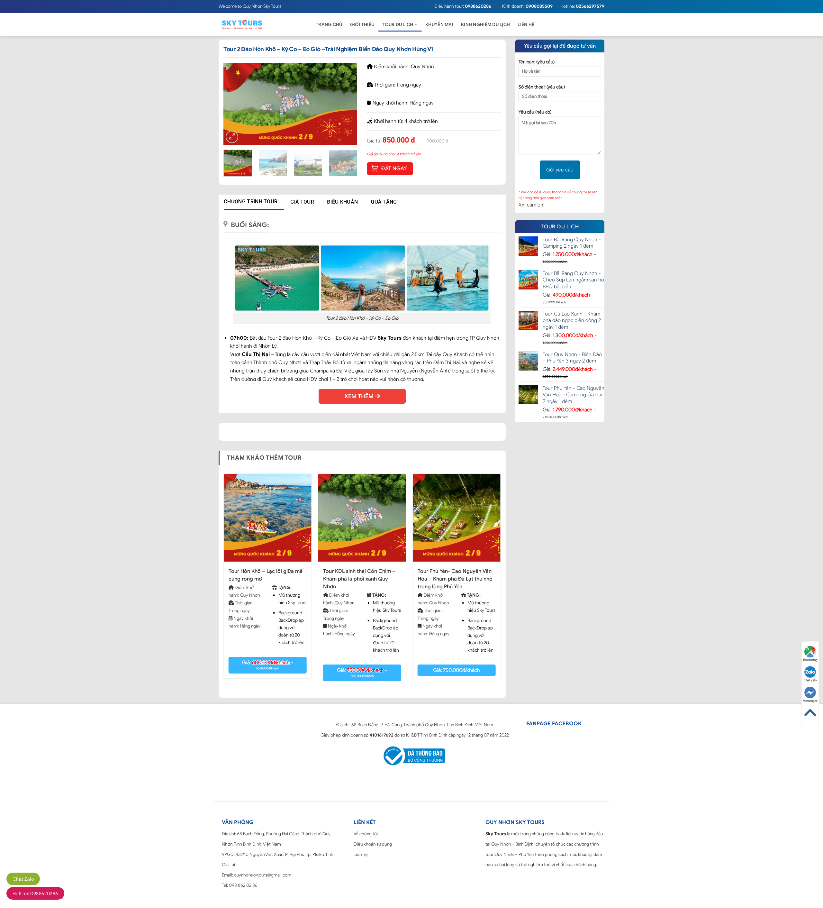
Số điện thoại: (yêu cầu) (542, 87)
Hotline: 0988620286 (35, 893)
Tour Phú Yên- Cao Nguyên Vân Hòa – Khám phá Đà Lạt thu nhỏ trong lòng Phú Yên (455, 579)
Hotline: (582, 6)
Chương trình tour (250, 201)
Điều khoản (342, 202)
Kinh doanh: (527, 6)
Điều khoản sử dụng (373, 844)
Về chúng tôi (366, 834)
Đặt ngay (394, 168)
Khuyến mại (439, 24)
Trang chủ (329, 24)
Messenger (810, 701)
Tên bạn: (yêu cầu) (537, 62)
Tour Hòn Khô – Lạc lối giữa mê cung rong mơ (266, 575)
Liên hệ (526, 24)
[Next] (346, 104)
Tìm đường (810, 660)
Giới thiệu (362, 24)
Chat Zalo (23, 879)
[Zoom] (232, 137)
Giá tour (302, 202)
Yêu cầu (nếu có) (535, 112)
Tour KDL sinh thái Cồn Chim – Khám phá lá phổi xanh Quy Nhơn (359, 579)
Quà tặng (384, 202)
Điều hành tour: (462, 6)
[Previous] (234, 104)
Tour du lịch (397, 24)
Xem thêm (359, 396)
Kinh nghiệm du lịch (485, 24)
